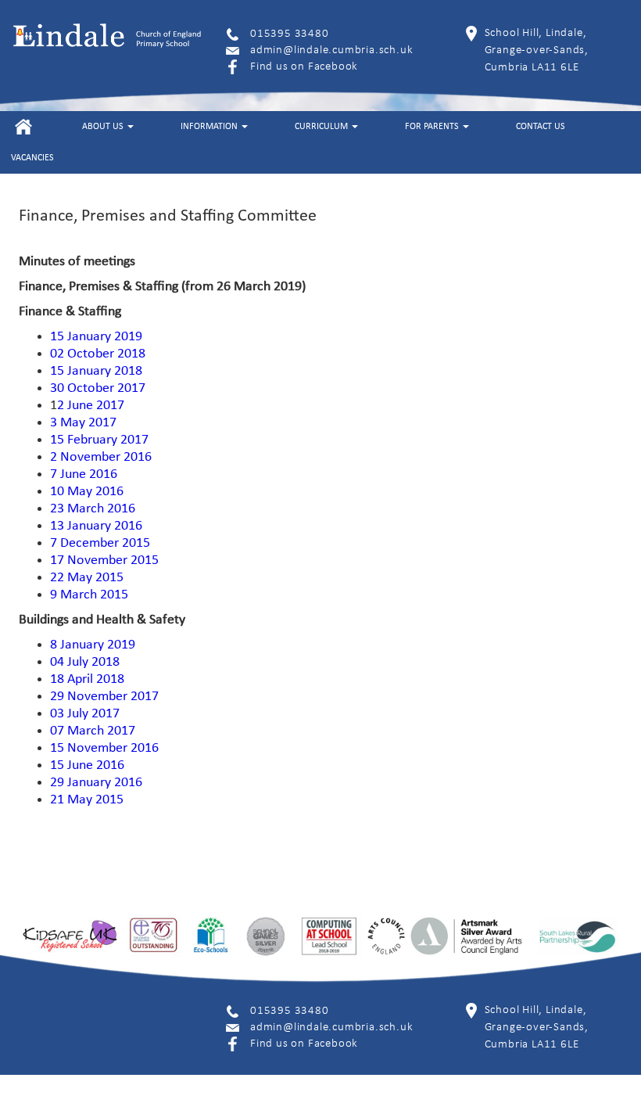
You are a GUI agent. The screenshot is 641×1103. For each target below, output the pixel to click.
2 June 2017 (90, 405)
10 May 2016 (87, 491)
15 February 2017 (99, 440)
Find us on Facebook (304, 67)
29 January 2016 (96, 782)
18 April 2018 (87, 679)
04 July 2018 (85, 662)
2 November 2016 (101, 457)
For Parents (433, 126)
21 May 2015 (87, 799)
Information (210, 126)
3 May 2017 (83, 422)
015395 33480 (289, 34)
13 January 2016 (96, 526)
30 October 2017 (97, 388)
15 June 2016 (87, 765)
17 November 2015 (104, 560)
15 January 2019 (96, 336)
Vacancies (32, 158)
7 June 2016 (83, 474)
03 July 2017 (85, 713)
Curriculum (322, 126)
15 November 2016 (104, 748)
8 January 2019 (92, 645)
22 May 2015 (87, 577)
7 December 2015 (100, 543)
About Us (104, 126)
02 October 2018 (97, 354)
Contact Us (540, 126)
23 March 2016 (92, 508)
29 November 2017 (104, 696)
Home (23, 126)
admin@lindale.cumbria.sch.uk (331, 50)
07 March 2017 (92, 731)
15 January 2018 (96, 371)
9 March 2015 (89, 594)
